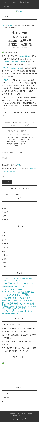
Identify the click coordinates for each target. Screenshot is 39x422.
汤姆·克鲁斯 (26, 304)
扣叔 (22, 298)
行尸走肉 (14, 308)
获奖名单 (4, 308)
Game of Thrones (10, 280)
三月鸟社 (5, 393)
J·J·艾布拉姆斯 (23, 284)
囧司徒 (25, 294)
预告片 (4, 236)
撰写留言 (25, 47)
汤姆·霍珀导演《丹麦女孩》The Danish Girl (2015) (27, 141)
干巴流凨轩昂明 (7, 348)
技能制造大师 (6, 328)
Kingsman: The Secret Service (14, 62)
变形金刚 (11, 295)
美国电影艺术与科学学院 (23, 306)
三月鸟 (4, 325)
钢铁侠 (32, 311)
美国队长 (33, 306)
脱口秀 (4, 240)
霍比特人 (7, 313)
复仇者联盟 (7, 298)
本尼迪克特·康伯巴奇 (26, 301)
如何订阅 (6, 6)
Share (12, 152)
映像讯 (4, 25)
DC (34, 278)
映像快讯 (9, 25)
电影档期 (5, 401)
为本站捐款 (6, 208)
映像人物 (5, 255)
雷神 (3, 313)
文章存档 (14, 2)
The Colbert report (22, 286)
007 (3, 278)
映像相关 (5, 262)
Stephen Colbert (7, 286)
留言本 (6, 2)
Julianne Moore (24, 56)
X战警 (18, 292)
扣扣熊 (27, 298)
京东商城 (5, 212)
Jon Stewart (10, 283)
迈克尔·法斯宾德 (19, 311)
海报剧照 (5, 243)
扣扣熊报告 (7, 300)
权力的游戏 (7, 303)
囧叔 (18, 294)
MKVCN (15, 416)
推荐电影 (16, 325)
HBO (20, 280)
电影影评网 (6, 397)
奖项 (3, 251)
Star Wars (32, 284)
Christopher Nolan (27, 278)
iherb (4, 335)
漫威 (32, 303)
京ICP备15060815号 (19, 419)
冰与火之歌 (5, 295)
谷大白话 (8, 311)
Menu (5, 17)
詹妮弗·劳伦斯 (22, 308)
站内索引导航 (24, 2)
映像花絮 (5, 259)
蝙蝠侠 (9, 308)
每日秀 (18, 303)
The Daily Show (12, 289)
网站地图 (5, 220)
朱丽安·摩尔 (6, 68)
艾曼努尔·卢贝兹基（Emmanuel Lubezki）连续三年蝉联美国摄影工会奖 (12, 142)
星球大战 (15, 301)
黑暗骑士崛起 (15, 313)
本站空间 (5, 216)
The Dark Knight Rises (9, 292)
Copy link (20, 152)
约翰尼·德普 (12, 306)
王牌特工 (6, 80)
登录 (18, 165)
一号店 (4, 204)
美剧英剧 (5, 247)
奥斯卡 (16, 298)
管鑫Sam (5, 306)
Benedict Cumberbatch (13, 278)
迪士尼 (27, 311)
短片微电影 (6, 266)
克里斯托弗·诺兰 (27, 292)
